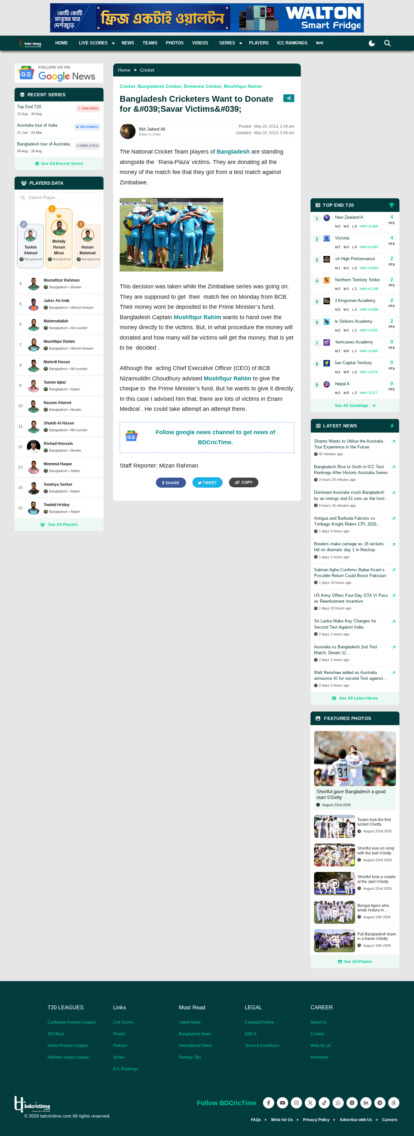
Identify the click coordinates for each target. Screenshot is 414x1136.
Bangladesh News (195, 1034)
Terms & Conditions (262, 1045)
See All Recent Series (62, 163)
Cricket (147, 70)
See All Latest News (358, 698)
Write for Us (320, 1045)
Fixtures (120, 1045)
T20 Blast (56, 1034)
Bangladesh (233, 151)
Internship (319, 1057)
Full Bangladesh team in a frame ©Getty (376, 936)
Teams (150, 43)
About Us (318, 1022)
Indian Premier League (68, 1045)
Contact (317, 1034)
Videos (200, 43)
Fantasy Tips (190, 1057)
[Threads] (393, 1102)
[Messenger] (352, 1102)
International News (195, 1045)
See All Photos (358, 961)
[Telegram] (380, 1102)
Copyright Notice (259, 1022)
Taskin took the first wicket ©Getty (374, 822)
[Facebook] (268, 1102)
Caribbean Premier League (72, 1022)
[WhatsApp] (338, 1102)
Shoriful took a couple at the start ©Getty (376, 879)
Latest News (190, 1022)
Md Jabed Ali (152, 129)
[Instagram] (296, 1102)
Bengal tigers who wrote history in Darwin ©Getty (373, 908)
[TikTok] (324, 1102)
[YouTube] (282, 1102)
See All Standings (352, 405)
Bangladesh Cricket (159, 86)
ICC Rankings (292, 43)
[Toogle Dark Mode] (371, 43)
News (128, 43)
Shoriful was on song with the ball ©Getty (375, 850)
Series (119, 1057)
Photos (175, 43)
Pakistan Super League (68, 1057)
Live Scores (123, 1022)
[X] (310, 1102)
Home (61, 43)
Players (259, 43)
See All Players (63, 524)
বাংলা (319, 43)
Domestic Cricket (202, 86)
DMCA (250, 1034)
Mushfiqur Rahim (243, 86)
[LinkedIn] (366, 1102)
